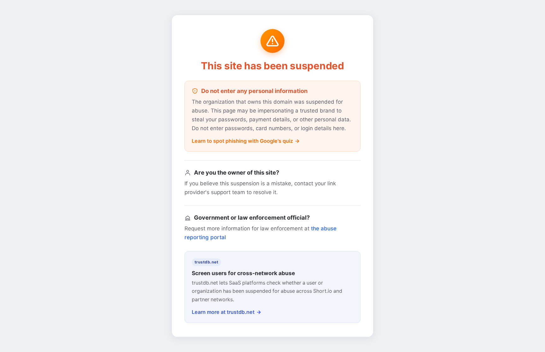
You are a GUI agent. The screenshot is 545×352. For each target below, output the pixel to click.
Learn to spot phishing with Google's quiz (242, 141)
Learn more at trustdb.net (223, 312)
